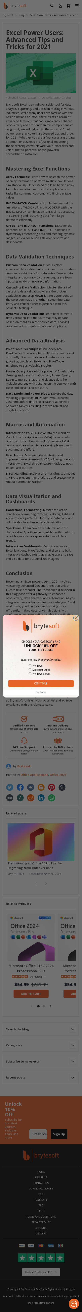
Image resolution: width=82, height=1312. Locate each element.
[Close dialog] (75, 618)
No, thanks (41, 692)
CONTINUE (41, 683)
